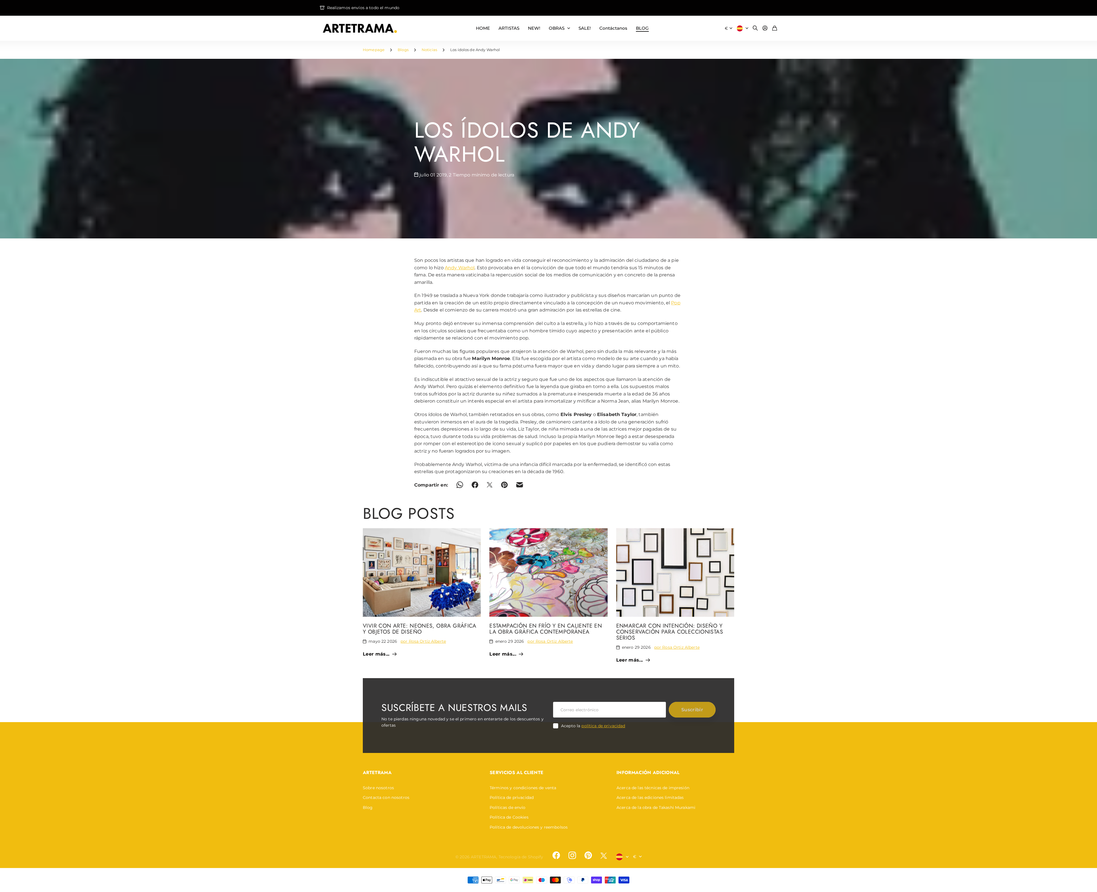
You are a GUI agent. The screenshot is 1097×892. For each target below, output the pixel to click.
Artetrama (377, 772)
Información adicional (648, 772)
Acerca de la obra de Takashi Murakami (655, 807)
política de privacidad (603, 725)
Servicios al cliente (516, 772)
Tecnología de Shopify (521, 856)
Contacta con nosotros (386, 797)
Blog (368, 807)
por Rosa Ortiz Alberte (423, 641)
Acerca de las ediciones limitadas (650, 797)
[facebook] (556, 855)
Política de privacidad (512, 797)
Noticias (429, 49)
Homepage (374, 49)
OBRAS (556, 28)
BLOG (642, 28)
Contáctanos (613, 28)
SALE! (584, 28)
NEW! (534, 28)
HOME (483, 28)
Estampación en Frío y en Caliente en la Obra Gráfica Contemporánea (545, 629)
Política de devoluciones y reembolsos (529, 827)
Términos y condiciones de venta (523, 787)
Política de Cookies (509, 817)
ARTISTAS (509, 28)
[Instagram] (572, 855)
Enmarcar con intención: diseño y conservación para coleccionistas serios (669, 632)
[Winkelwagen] (774, 28)
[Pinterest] (588, 855)
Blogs (403, 49)
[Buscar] (755, 28)
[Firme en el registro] (765, 28)
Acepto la (593, 725)
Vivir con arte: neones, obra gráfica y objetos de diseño (420, 629)
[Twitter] (603, 856)
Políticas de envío (508, 807)
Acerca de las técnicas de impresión (652, 787)
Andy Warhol (460, 267)
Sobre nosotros (378, 787)
